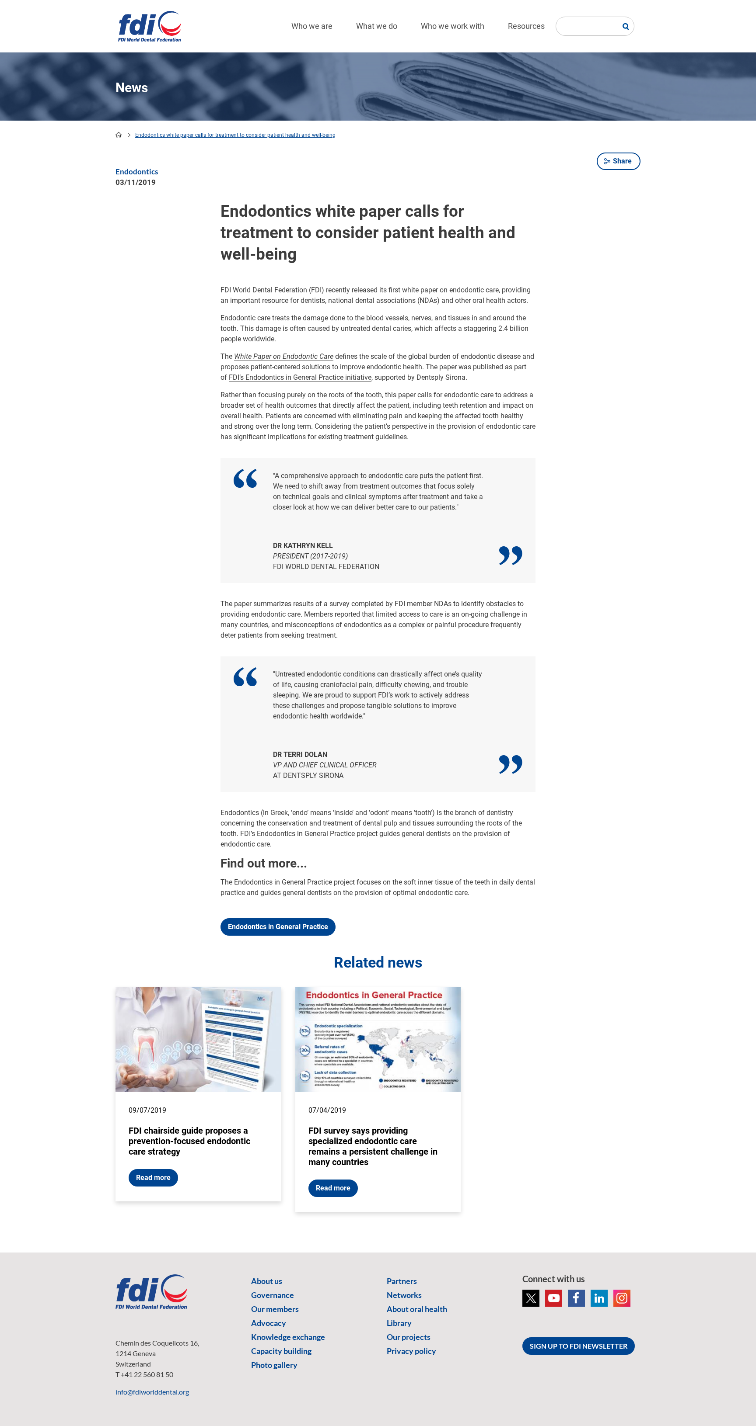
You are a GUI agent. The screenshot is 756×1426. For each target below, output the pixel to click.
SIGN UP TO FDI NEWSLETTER (578, 1346)
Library (399, 1323)
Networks (404, 1295)
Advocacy (268, 1323)
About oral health (417, 1309)
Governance (272, 1295)
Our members (275, 1309)
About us (266, 1281)
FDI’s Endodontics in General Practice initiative (300, 377)
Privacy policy (411, 1351)
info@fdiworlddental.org (152, 1392)
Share (622, 161)
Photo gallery (274, 1365)
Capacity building (281, 1351)
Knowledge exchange (288, 1337)
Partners (402, 1281)
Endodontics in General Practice (278, 927)
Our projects (408, 1337)
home (119, 135)
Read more (153, 1177)
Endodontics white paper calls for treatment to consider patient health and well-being (235, 135)
